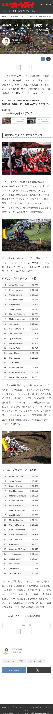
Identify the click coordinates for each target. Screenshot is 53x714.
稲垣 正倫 (16, 43)
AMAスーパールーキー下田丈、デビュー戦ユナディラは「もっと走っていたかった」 (25, 29)
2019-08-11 (16, 40)
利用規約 (5, 707)
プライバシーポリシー (21, 707)
